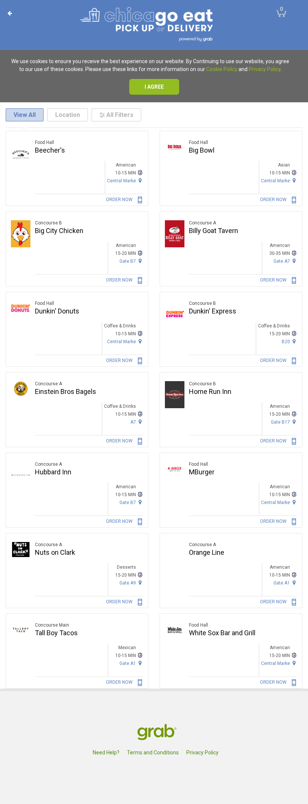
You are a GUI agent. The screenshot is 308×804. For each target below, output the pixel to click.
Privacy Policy (265, 69)
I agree (154, 87)
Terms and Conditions (153, 752)
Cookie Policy (221, 69)
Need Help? (106, 752)
